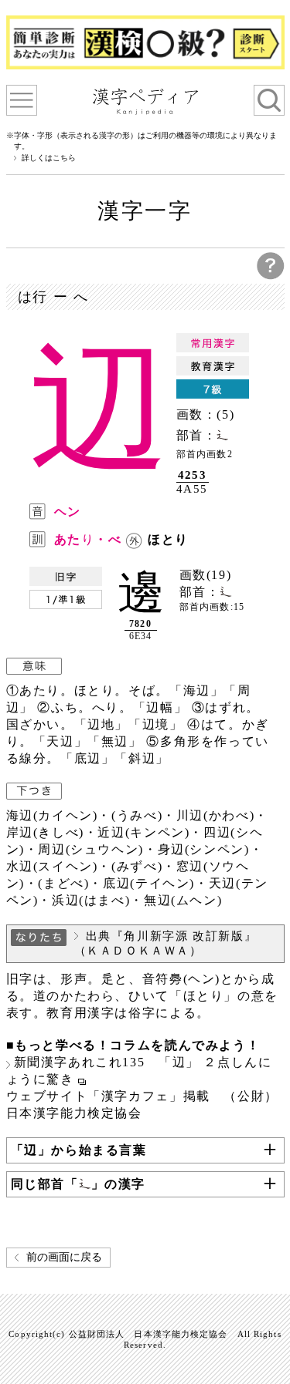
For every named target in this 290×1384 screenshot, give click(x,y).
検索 (269, 100)
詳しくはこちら (49, 158)
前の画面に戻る (64, 1257)
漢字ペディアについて (21, 100)
